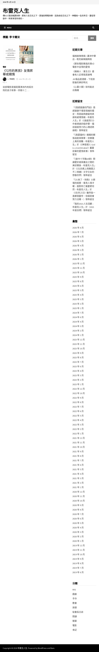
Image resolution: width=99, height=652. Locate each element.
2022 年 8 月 (78, 402)
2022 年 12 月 (78, 388)
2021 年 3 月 (78, 478)
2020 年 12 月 (78, 491)
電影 (4, 67)
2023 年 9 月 (78, 353)
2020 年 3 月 (78, 532)
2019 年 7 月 (78, 567)
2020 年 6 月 (78, 518)
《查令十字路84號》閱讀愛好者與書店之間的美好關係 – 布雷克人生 (83, 162)
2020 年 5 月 (78, 523)
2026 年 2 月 (78, 254)
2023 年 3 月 (78, 375)
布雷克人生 (16, 10)
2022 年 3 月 (78, 424)
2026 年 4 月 (78, 245)
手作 (74, 598)
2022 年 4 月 (78, 420)
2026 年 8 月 (78, 227)
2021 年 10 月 (78, 447)
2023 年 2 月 (78, 379)
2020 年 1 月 (78, 541)
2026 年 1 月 (78, 259)
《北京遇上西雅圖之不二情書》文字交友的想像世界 (83, 172)
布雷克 (12, 79)
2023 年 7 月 (78, 362)
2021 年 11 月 (78, 442)
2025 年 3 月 (78, 299)
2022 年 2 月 (78, 429)
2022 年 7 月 (78, 406)
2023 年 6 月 (78, 366)
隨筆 (74, 621)
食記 (74, 630)
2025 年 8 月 (78, 281)
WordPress (42, 648)
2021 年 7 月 (78, 460)
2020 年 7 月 (78, 514)
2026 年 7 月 (78, 232)
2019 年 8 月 (78, 563)
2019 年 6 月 (78, 572)
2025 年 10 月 (78, 272)
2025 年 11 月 (78, 268)
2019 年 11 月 (78, 550)
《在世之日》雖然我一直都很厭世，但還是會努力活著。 (83, 196)
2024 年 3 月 (78, 326)
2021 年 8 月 (78, 456)
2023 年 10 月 (78, 348)
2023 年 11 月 (78, 344)
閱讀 (74, 616)
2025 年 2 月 (78, 303)
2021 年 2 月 (78, 482)
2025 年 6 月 (78, 286)
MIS (74, 589)
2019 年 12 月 (78, 545)
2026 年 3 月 (78, 250)
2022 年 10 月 (78, 393)
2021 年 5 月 (78, 469)
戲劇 (74, 594)
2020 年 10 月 (78, 500)
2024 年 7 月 (78, 312)
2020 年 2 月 (78, 536)
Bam (52, 648)
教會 (74, 603)
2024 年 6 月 (78, 317)
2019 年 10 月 (78, 554)
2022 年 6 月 (78, 411)
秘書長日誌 (77, 612)
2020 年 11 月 (78, 496)
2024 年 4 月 (78, 321)
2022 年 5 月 (78, 415)
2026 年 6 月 (78, 236)
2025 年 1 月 (78, 308)
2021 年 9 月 (78, 451)
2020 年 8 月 (78, 509)
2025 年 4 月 (78, 294)
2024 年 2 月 (78, 330)
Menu (9, 27)
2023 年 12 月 (78, 339)
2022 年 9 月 (78, 397)
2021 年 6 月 (78, 465)
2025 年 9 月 (78, 277)
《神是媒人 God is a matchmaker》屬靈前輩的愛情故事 (83, 148)
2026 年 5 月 (78, 241)
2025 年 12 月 (78, 263)
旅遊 (74, 607)
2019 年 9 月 (78, 559)
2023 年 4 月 (78, 371)
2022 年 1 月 (78, 433)
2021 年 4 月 (78, 473)
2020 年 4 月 (78, 527)
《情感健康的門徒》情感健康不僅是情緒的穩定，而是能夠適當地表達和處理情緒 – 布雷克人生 (83, 114)
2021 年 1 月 (78, 487)
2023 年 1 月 (78, 384)
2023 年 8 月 (78, 357)
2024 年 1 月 (78, 335)
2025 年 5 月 (78, 290)
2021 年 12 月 (78, 438)
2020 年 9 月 (78, 505)
